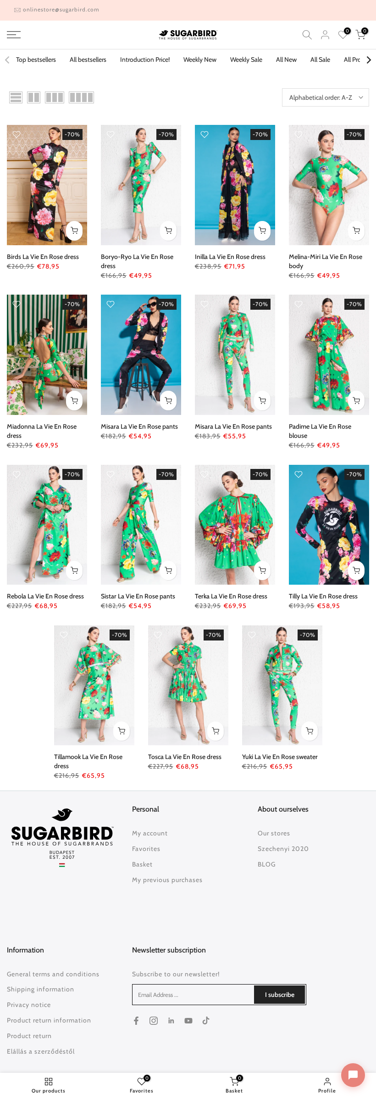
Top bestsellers (36, 59)
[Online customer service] (353, 1075)
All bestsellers (88, 59)
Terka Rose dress (231, 596)
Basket (142, 864)
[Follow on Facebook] (136, 1020)
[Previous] (8, 60)
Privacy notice (29, 1005)
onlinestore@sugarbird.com (61, 9)
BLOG (267, 864)
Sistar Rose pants (138, 596)
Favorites (146, 849)
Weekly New (199, 59)
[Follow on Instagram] (153, 1020)
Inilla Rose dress (230, 257)
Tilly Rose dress (323, 596)
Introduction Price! (145, 59)
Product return (29, 1036)
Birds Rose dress (43, 257)
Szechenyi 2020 (283, 849)
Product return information (49, 1020)
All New (286, 59)
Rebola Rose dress (45, 596)
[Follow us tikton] (206, 1020)
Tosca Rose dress (184, 757)
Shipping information (40, 989)
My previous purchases (167, 880)
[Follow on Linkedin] (171, 1020)
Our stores (274, 833)
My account (150, 833)
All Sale (320, 59)
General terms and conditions (53, 974)
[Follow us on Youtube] (188, 1020)
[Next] (368, 60)
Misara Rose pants (139, 426)
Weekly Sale (246, 59)
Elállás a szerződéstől (41, 1051)
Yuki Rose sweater (280, 757)
